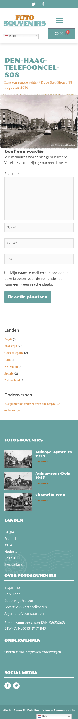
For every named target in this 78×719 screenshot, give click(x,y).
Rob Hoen (12, 594)
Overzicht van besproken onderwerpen (32, 651)
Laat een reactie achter (21, 82)
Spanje (8, 373)
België (8, 339)
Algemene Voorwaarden (24, 613)
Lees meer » (41, 461)
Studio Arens (12, 710)
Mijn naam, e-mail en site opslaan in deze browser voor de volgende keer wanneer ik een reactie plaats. (36, 278)
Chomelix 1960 (50, 495)
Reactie (11, 173)
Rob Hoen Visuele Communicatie (50, 710)
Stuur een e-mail (28, 622)
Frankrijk (10, 346)
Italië (7, 360)
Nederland (11, 366)
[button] (59, 20)
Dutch (12, 36)
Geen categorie (13, 353)
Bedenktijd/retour (19, 600)
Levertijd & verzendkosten (25, 607)
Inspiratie (12, 587)
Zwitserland (12, 380)
